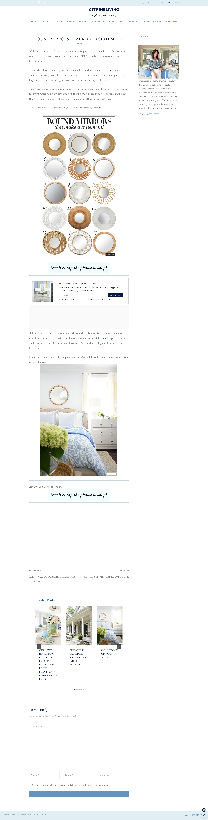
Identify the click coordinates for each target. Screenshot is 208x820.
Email (69, 774)
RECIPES (83, 22)
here (99, 107)
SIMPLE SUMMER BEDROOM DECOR (106, 573)
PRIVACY (43, 815)
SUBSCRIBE (172, 22)
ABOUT (45, 22)
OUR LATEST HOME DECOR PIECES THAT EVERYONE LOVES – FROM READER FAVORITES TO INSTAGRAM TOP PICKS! (48, 664)
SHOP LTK (134, 22)
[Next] (119, 646)
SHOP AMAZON (116, 22)
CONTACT (22, 815)
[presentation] (48, 625)
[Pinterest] (38, 3)
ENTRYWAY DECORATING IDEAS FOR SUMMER (52, 576)
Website (104, 775)
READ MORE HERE (148, 114)
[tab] (74, 689)
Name (35, 774)
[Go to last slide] (39, 646)
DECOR (70, 22)
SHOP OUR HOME (152, 22)
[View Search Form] (205, 22)
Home (33, 22)
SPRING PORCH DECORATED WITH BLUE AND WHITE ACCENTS (78, 657)
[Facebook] (45, 3)
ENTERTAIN (98, 22)
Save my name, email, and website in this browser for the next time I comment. (70, 785)
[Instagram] (32, 3)
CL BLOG (57, 22)
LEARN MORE (172, 2)
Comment (37, 726)
